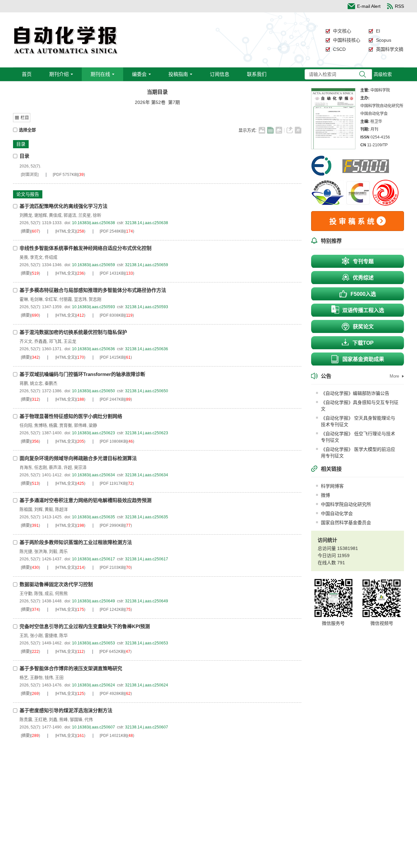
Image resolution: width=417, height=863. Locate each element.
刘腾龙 (26, 215)
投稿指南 (178, 74)
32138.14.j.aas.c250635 (146, 517)
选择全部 (27, 129)
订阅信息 (219, 74)
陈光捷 (26, 551)
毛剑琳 (36, 299)
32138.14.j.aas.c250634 (146, 475)
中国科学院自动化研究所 (346, 504)
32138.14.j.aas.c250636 (146, 349)
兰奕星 (84, 215)
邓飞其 (55, 341)
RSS (399, 6)
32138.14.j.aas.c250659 (146, 265)
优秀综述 (363, 277)
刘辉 (38, 509)
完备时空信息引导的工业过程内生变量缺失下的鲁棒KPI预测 (85, 626)
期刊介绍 (59, 74)
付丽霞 (65, 299)
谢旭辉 (40, 215)
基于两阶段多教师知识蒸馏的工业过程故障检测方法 (76, 542)
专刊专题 (363, 261)
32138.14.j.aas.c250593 (146, 307)
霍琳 (24, 299)
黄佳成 (55, 215)
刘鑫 (53, 719)
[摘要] (26, 231)
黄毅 (49, 509)
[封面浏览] (29, 174)
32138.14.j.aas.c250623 (146, 433)
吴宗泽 (80, 467)
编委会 (139, 74)
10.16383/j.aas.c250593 (93, 307)
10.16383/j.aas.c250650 (93, 391)
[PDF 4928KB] (112, 693)
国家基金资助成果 (363, 359)
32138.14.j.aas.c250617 (146, 559)
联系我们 (256, 74)
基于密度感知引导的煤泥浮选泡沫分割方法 (66, 710)
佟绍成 (51, 257)
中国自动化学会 (337, 513)
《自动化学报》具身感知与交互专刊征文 (359, 405)
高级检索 (383, 74)
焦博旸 (40, 425)
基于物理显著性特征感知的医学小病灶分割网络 (71, 416)
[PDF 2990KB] (112, 525)
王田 (59, 677)
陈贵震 (26, 719)
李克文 (36, 257)
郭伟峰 (80, 425)
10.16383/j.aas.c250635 (93, 517)
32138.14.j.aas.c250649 (146, 601)
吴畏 (24, 257)
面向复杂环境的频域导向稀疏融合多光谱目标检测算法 (78, 458)
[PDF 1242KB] (112, 609)
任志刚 (40, 467)
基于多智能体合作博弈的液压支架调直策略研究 (71, 668)
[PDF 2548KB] (112, 231)
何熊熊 (61, 593)
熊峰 (63, 719)
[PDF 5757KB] (65, 174)
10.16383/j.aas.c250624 (93, 685)
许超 (68, 467)
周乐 (63, 551)
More (395, 376)
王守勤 (26, 593)
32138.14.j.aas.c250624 (146, 685)
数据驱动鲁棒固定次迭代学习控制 (56, 584)
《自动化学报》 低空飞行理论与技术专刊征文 (358, 437)
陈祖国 (26, 509)
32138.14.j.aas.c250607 (146, 727)
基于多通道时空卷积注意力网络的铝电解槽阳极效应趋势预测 (85, 500)
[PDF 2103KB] (112, 567)
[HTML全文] (65, 231)
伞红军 (51, 299)
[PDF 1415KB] (112, 357)
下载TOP (363, 343)
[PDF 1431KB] (112, 273)
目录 (20, 144)
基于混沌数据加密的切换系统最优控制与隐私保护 (73, 332)
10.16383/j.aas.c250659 (93, 265)
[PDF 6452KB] (111, 651)
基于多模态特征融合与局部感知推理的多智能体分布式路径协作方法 (93, 290)
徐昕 (97, 215)
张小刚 (36, 635)
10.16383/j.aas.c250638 (93, 223)
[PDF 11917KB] (113, 483)
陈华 (63, 635)
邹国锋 (76, 719)
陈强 (38, 593)
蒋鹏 (24, 383)
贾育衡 (65, 425)
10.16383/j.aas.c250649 (93, 601)
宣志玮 (80, 299)
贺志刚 (95, 299)
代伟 (88, 719)
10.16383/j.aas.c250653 (93, 643)
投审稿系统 (353, 221)
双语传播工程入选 (363, 310)
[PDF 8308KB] (112, 315)
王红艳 (40, 719)
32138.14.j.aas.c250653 (146, 643)
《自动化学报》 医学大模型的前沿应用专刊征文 (358, 452)
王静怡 (36, 677)
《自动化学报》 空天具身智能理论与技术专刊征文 (358, 421)
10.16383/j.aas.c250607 (93, 727)
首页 (27, 74)
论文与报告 (27, 194)
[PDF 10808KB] (113, 441)
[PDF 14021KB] (113, 735)
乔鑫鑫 (40, 341)
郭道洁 (70, 215)
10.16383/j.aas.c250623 (93, 433)
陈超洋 (61, 509)
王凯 (24, 635)
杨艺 (24, 677)
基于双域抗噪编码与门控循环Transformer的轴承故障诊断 (82, 374)
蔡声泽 (55, 467)
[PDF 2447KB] (112, 399)
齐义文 (26, 341)
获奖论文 (363, 326)
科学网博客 (332, 486)
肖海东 (26, 467)
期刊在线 (100, 74)
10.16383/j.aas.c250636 (93, 349)
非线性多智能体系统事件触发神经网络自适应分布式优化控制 (85, 248)
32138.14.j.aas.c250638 (146, 223)
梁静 (93, 425)
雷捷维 (51, 635)
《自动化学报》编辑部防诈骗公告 (355, 393)
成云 (49, 593)
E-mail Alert (369, 6)
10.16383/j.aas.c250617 (93, 559)
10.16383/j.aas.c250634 (93, 475)
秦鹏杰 (51, 383)
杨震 (53, 425)
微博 (325, 495)
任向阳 (26, 425)
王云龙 (70, 341)
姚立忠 (36, 383)
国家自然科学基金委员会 (346, 522)
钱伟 (49, 677)
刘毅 (53, 551)
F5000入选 (363, 294)
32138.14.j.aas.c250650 (146, 391)
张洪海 (40, 551)
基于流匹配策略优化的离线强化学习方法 (64, 206)
